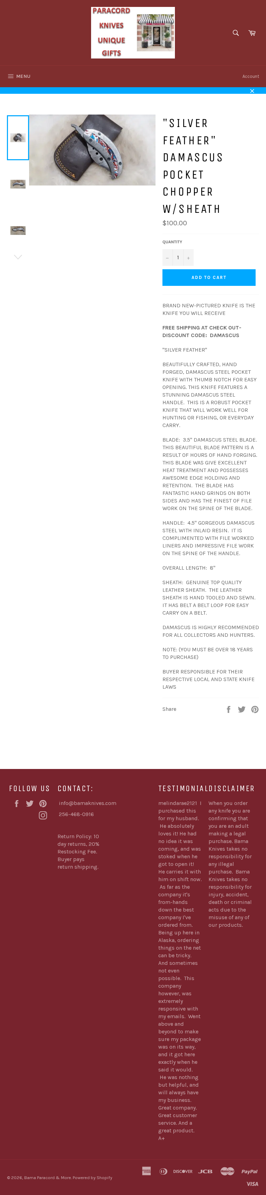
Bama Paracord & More (47, 1177)
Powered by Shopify (92, 1177)
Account (250, 76)
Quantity (172, 241)
